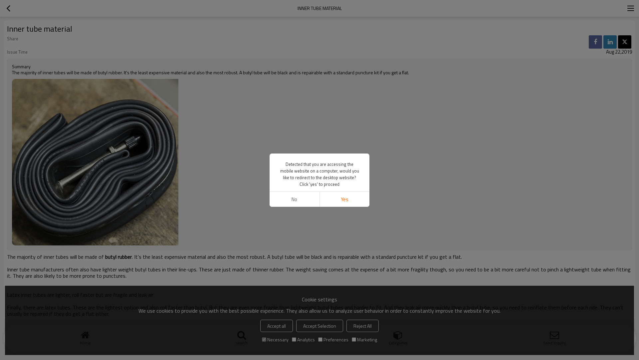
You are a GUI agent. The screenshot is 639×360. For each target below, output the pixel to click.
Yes (344, 199)
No (294, 199)
